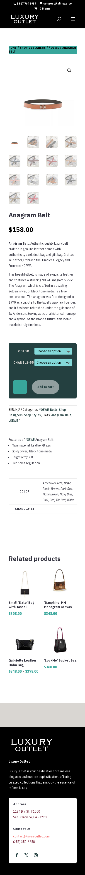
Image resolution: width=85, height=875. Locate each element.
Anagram (57, 415)
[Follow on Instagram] (35, 855)
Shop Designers (33, 47)
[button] (69, 70)
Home (13, 47)
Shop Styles (32, 415)
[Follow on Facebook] (16, 855)
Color (23, 351)
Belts (54, 410)
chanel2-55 (23, 362)
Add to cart (45, 387)
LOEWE (13, 420)
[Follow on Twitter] (26, 855)
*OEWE (54, 47)
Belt (68, 415)
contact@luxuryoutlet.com (31, 836)
